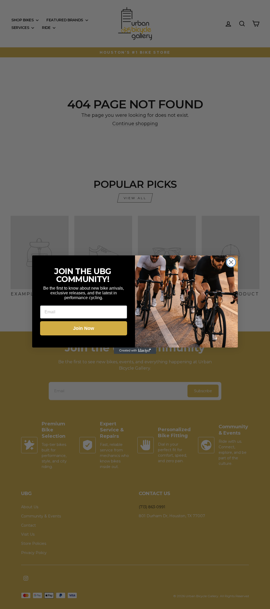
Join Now (83, 328)
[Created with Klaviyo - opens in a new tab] (135, 351)
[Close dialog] (231, 262)
